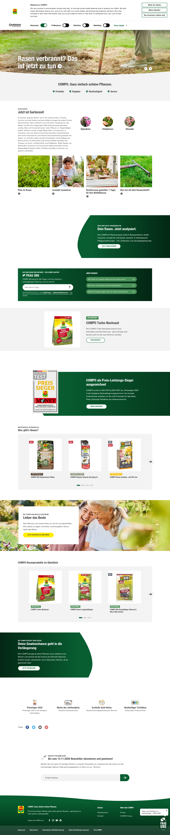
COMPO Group (126, 816)
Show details (119, 25)
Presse (123, 812)
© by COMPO (98, 830)
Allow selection (154, 10)
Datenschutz (34, 830)
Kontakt (100, 816)
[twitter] (33, 727)
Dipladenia (86, 129)
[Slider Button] (145, 68)
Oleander (130, 129)
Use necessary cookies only (154, 15)
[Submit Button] (124, 777)
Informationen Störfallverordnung (53, 830)
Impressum (21, 830)
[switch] (66, 25)
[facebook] (27, 727)
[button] (78, 485)
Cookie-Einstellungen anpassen (79, 830)
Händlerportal (102, 812)
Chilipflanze (107, 129)
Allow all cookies (154, 5)
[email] (40, 727)
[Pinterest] (60, 820)
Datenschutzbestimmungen (60, 292)
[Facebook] (49, 820)
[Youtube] (57, 820)
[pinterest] (46, 727)
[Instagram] (53, 820)
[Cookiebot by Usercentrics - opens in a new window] (15, 25)
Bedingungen (47, 292)
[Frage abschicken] (70, 287)
